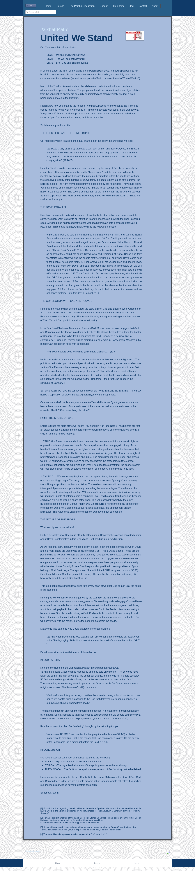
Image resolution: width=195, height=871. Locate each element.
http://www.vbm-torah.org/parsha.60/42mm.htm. (76, 822)
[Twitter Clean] (164, 851)
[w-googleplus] (168, 853)
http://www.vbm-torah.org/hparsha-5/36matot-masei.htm (76, 820)
